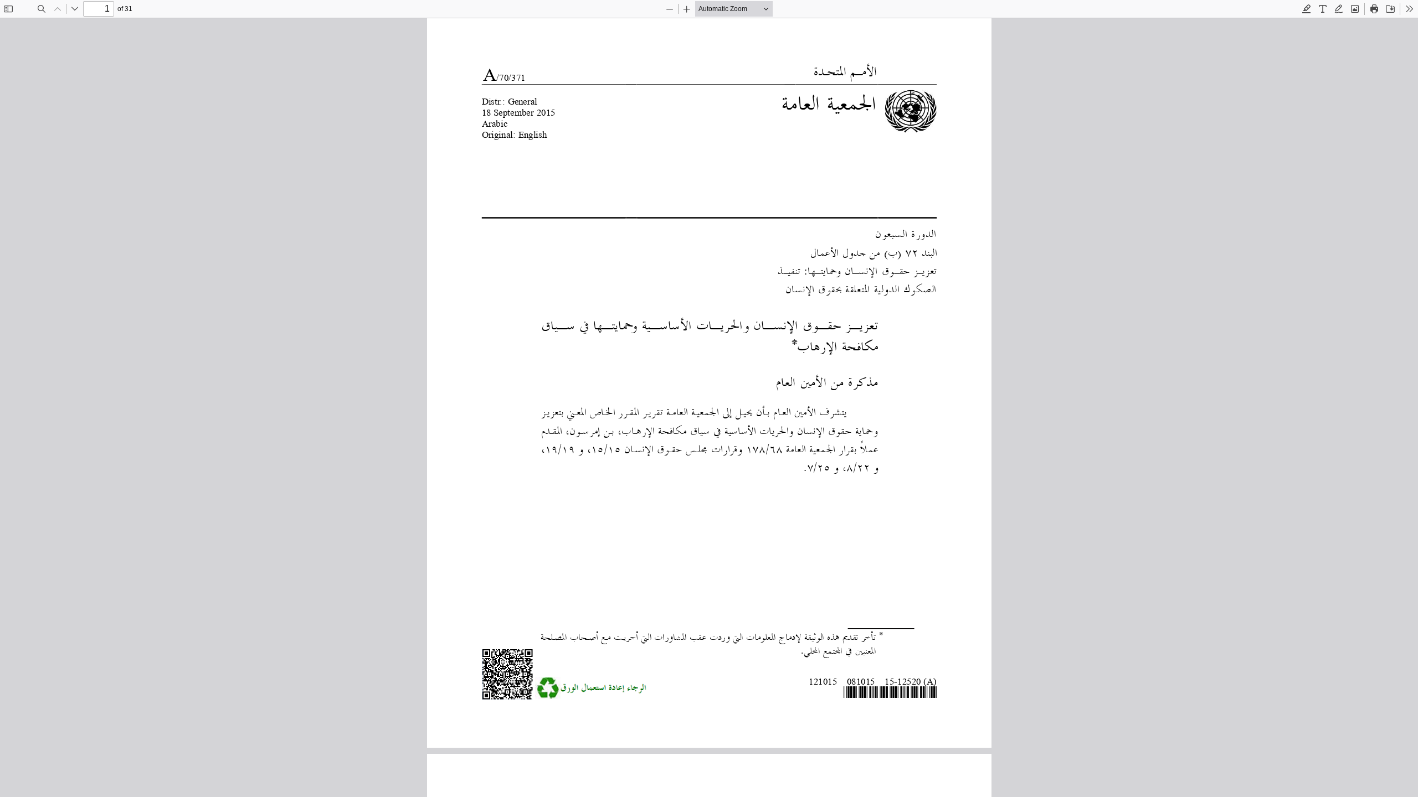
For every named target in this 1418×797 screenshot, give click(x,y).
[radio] (1306, 9)
